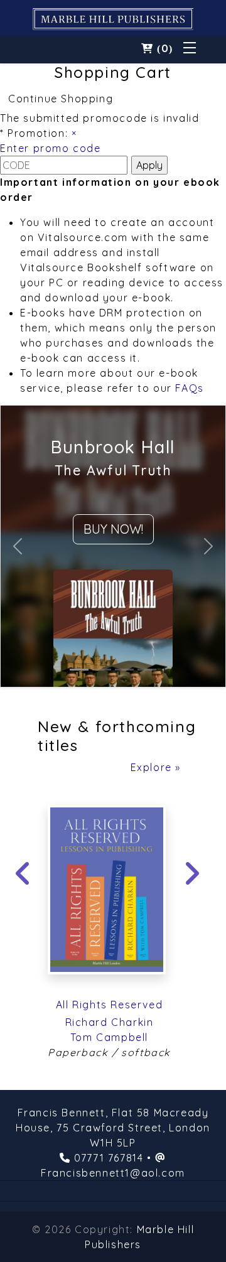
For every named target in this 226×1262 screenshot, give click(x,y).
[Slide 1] (79, 669)
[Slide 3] (124, 669)
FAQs (189, 388)
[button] (157, 48)
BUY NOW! (113, 529)
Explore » (156, 767)
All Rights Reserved (109, 1004)
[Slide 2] (101, 669)
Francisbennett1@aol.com (113, 1173)
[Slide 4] (146, 669)
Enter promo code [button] (50, 148)
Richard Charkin (109, 1022)
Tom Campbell (109, 1037)
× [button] (74, 133)
